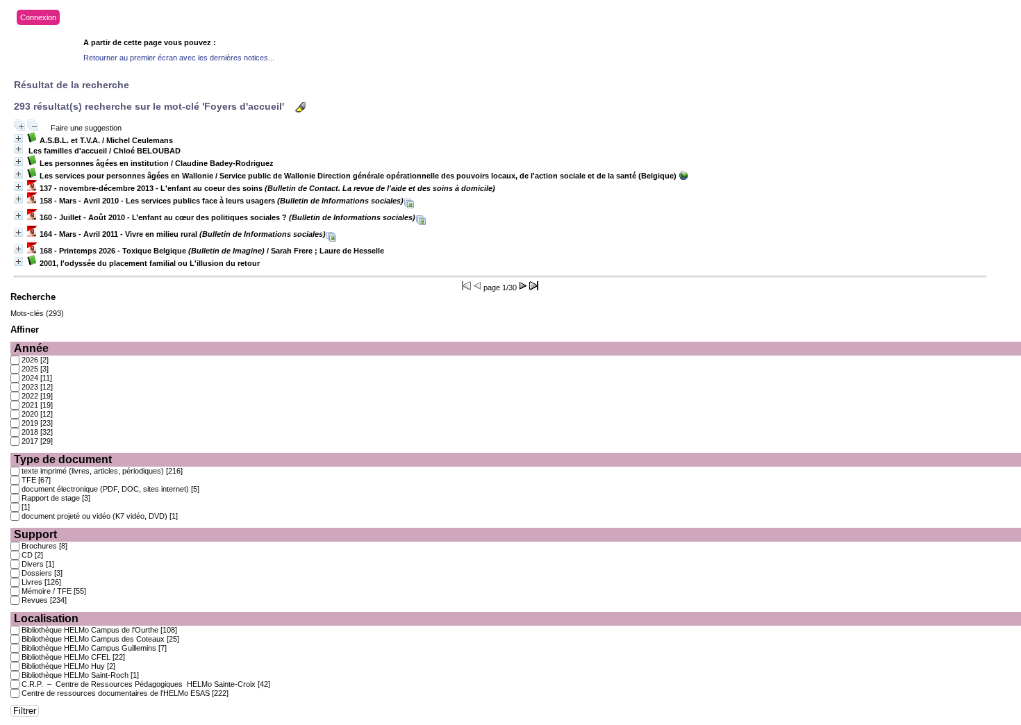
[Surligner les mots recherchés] (300, 107)
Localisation (46, 618)
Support (35, 534)
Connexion (38, 17)
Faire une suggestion (86, 128)
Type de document (63, 459)
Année (31, 348)
